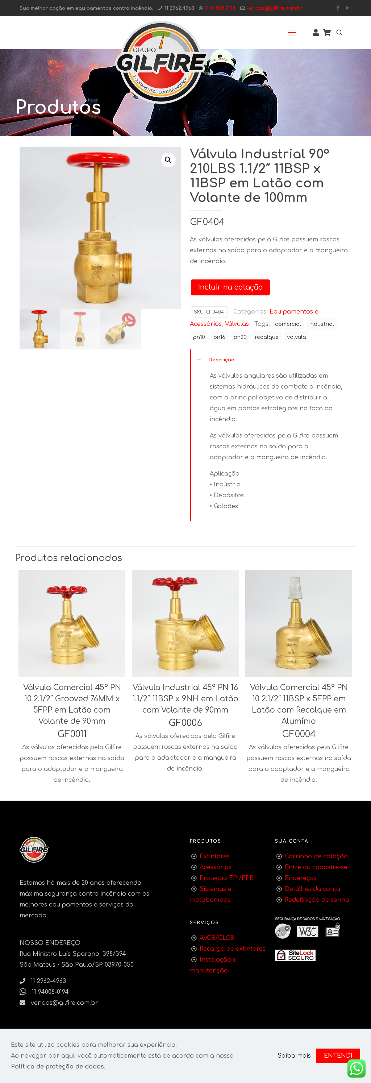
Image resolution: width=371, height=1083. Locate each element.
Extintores (215, 856)
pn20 (240, 337)
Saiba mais (294, 1056)
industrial (321, 324)
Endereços (301, 878)
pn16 (219, 337)
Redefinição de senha (317, 900)
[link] (295, 955)
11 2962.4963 (179, 8)
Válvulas (237, 324)
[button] (168, 160)
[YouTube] (347, 8)
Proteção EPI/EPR (226, 878)
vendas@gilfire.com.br (275, 8)
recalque (267, 337)
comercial (288, 324)
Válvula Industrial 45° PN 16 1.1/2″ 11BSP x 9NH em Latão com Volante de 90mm (185, 698)
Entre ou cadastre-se (316, 867)
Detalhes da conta (312, 889)
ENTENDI (338, 1056)
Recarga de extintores (233, 949)
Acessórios (216, 867)
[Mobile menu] (292, 32)
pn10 (199, 337)
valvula (296, 337)
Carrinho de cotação (316, 856)
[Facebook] (338, 8)
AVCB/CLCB (217, 938)
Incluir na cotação (230, 287)
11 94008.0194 (220, 8)
